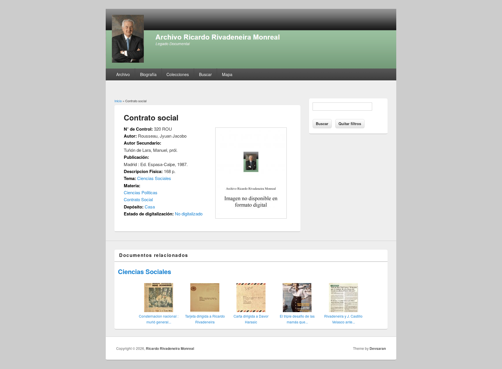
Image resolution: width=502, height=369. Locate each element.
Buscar (205, 74)
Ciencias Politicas (140, 192)
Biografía (148, 74)
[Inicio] (251, 67)
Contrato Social (138, 199)
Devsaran (378, 348)
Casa (150, 207)
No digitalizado (188, 213)
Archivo (123, 74)
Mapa (227, 74)
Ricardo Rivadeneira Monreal (170, 348)
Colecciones (177, 74)
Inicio (118, 100)
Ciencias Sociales (154, 178)
